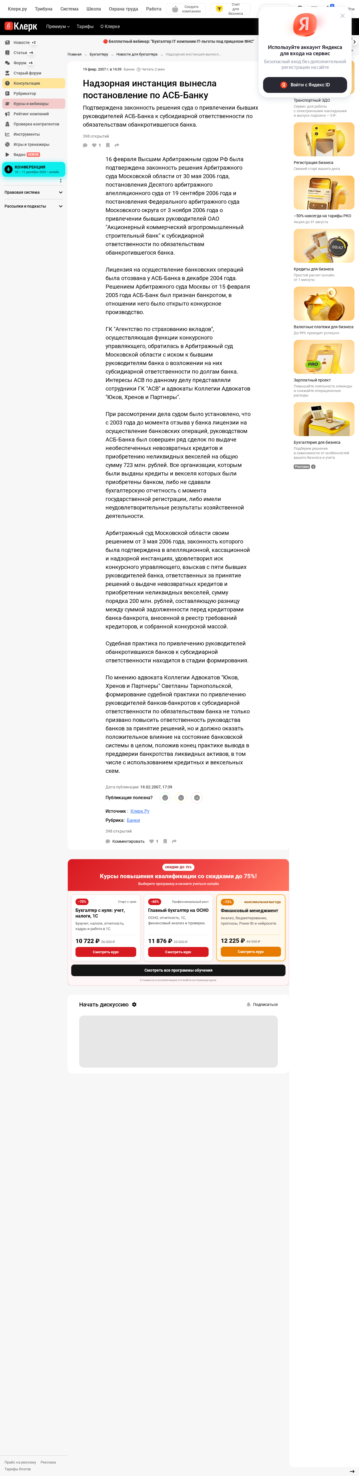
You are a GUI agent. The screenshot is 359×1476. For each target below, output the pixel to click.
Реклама (48, 1462)
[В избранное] (108, 145)
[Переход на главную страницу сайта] (21, 27)
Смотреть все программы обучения (178, 970)
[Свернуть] (352, 1471)
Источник (116, 811)
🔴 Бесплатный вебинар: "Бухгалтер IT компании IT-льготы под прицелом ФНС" (178, 41)
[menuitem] (33, 42)
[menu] (36, 107)
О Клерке (110, 26)
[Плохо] (197, 797)
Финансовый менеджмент (249, 910)
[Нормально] (181, 797)
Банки (129, 69)
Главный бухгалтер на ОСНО (178, 910)
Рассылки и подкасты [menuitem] (25, 206)
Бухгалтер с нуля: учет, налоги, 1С (100, 913)
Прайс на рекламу (20, 1462)
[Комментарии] (85, 145)
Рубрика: (115, 820)
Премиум (56, 26)
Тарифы (85, 26)
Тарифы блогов (18, 1469)
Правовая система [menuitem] (22, 192)
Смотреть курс (106, 952)
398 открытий (119, 831)
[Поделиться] (117, 145)
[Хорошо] (165, 797)
